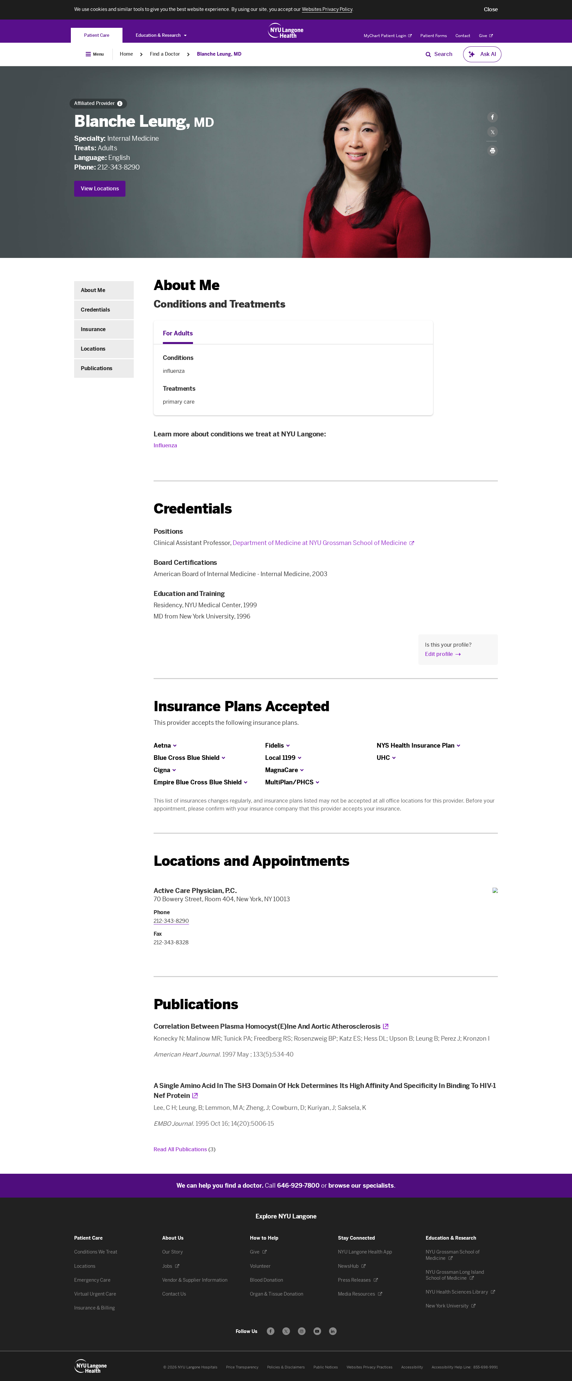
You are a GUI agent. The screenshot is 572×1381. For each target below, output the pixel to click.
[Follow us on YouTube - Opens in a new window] (317, 1331)
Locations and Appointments (251, 861)
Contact (462, 35)
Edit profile (439, 654)
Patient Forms (433, 35)
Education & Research (159, 35)
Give (483, 35)
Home (126, 54)
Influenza (165, 445)
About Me (93, 290)
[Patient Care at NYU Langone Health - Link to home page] (286, 30)
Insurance (93, 329)
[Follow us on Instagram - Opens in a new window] (302, 1331)
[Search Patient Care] (428, 54)
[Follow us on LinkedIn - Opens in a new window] (333, 1331)
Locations (93, 349)
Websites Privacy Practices (370, 1367)
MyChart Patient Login (385, 35)
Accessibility (412, 1367)
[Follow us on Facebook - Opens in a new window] (270, 1331)
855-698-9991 (485, 1367)
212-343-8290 (118, 167)
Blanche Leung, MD (219, 54)
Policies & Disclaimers (286, 1367)
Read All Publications (184, 1149)
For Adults (178, 333)
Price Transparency (242, 1367)
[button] (491, 9)
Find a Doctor (165, 54)
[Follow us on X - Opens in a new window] (286, 1331)
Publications (97, 368)
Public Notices (325, 1367)
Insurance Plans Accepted (241, 706)
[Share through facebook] (492, 117)
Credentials (95, 310)
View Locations (100, 188)
